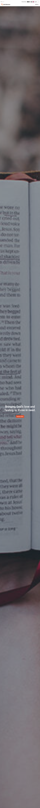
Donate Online (20, 416)
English (36, 1)
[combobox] (35, 2)
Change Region (24, 1)
